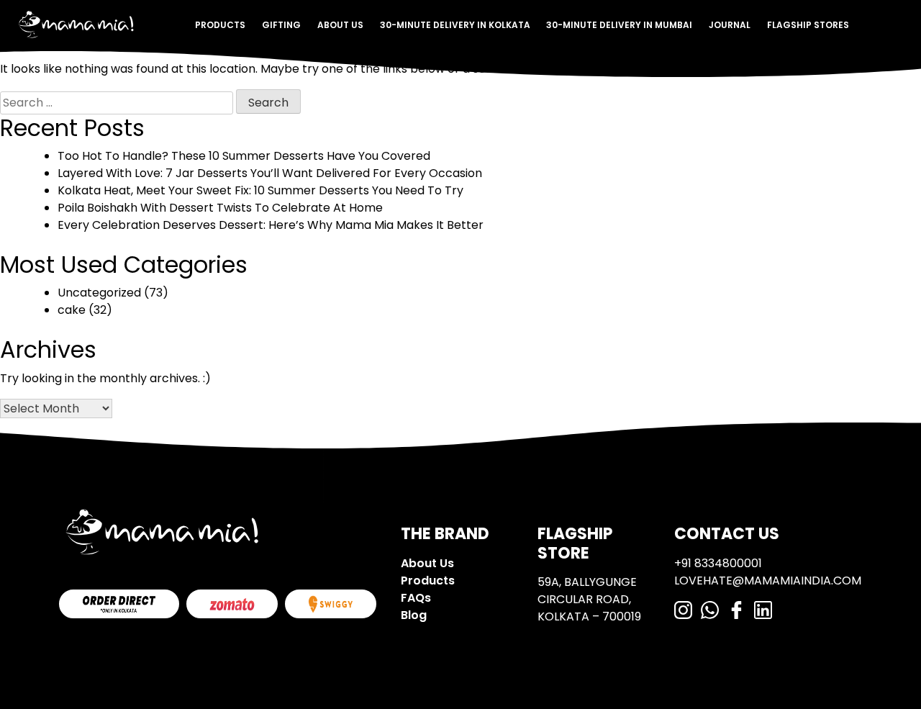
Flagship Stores (808, 25)
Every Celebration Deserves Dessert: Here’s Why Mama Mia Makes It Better (271, 225)
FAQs (416, 598)
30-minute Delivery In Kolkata (455, 25)
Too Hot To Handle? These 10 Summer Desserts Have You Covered (244, 156)
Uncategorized (99, 292)
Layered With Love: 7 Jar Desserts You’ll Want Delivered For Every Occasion (270, 173)
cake (72, 310)
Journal (729, 25)
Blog (414, 615)
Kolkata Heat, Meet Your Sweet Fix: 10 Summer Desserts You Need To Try (260, 190)
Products (220, 25)
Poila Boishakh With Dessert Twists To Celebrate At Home (220, 207)
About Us (340, 25)
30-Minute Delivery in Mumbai (619, 25)
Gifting (281, 25)
